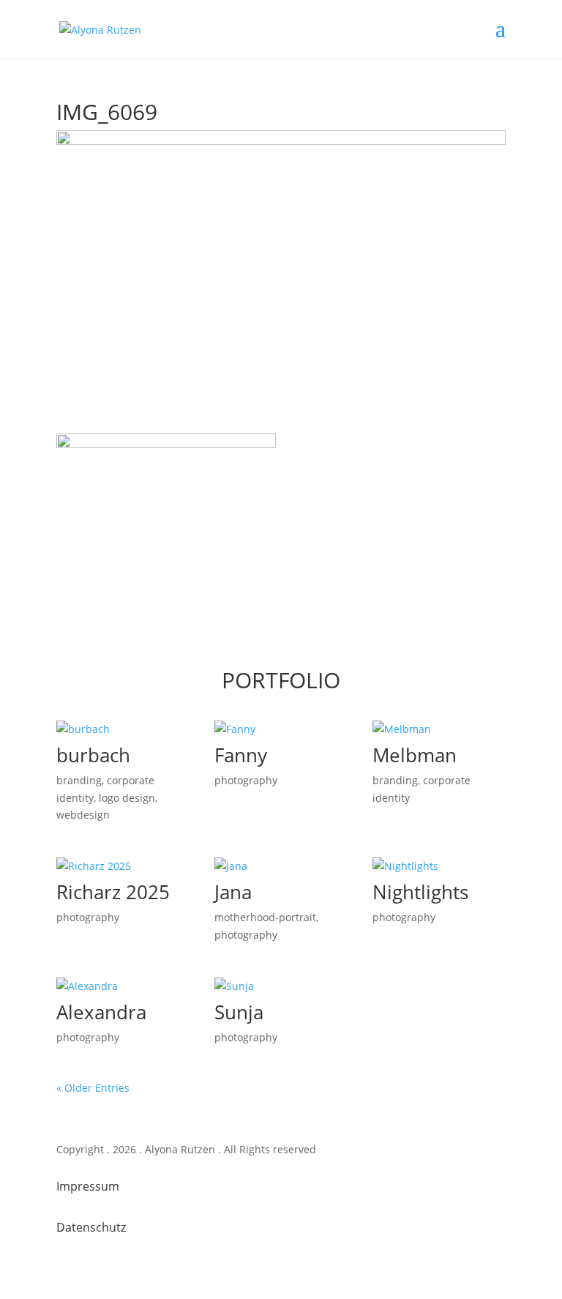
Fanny (240, 755)
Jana (233, 892)
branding (79, 780)
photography (245, 780)
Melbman (414, 755)
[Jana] (281, 866)
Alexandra (101, 1012)
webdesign (83, 815)
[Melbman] (439, 729)
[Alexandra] (123, 986)
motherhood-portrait (265, 917)
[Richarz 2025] (123, 866)
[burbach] (123, 729)
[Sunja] (281, 986)
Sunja (238, 1012)
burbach (93, 755)
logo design (127, 798)
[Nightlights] (439, 866)
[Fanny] (281, 729)
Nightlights (420, 892)
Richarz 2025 (113, 892)
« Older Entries (93, 1088)
